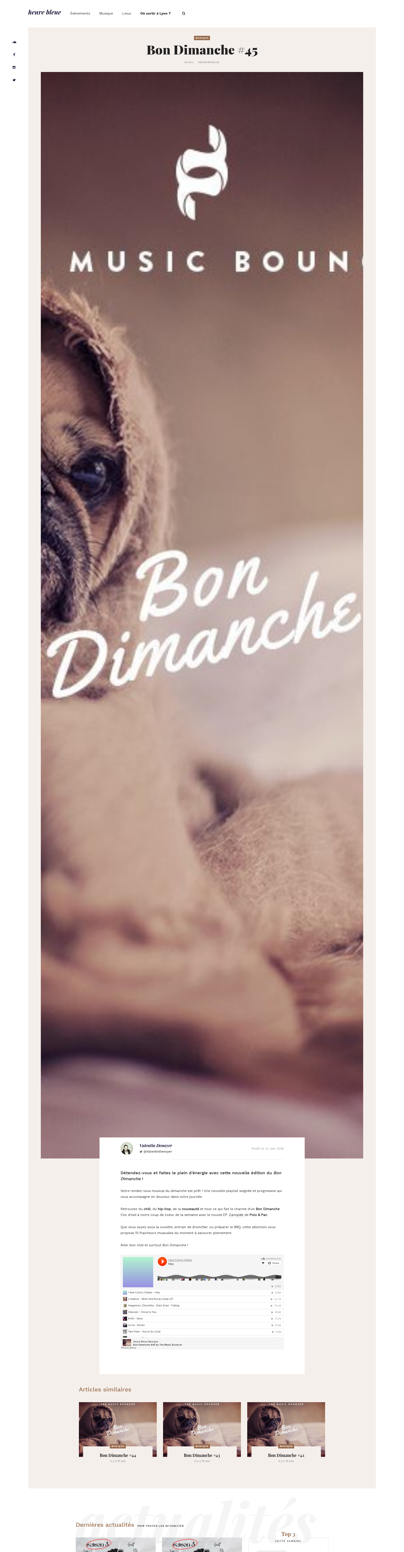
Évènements (80, 13)
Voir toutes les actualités (160, 1526)
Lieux (126, 13)
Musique (106, 13)
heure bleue (44, 12)
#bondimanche (209, 62)
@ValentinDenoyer (158, 1152)
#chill (189, 62)
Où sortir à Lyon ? (155, 13)
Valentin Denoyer (156, 1145)
